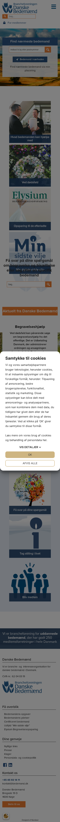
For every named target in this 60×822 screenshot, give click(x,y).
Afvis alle (30, 463)
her (44, 440)
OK (30, 454)
